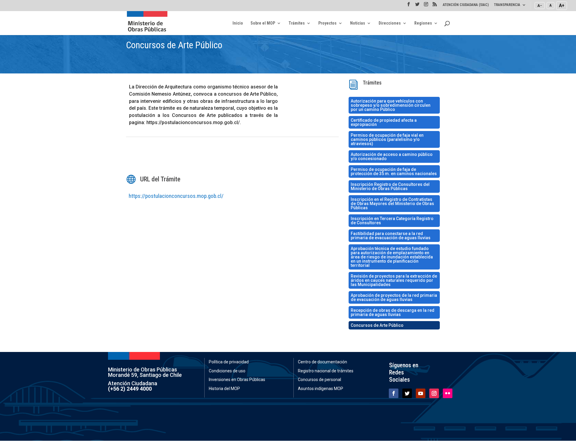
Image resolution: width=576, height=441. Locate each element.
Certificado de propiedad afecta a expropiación (384, 122)
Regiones (423, 23)
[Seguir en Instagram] (434, 393)
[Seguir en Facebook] (393, 393)
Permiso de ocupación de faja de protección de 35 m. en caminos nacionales (394, 171)
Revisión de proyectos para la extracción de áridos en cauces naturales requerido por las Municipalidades (394, 280)
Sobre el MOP (262, 23)
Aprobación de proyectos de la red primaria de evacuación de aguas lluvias (394, 297)
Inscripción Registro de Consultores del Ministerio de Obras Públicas (390, 186)
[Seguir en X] (407, 393)
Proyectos (327, 23)
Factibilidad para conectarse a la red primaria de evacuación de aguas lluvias (390, 235)
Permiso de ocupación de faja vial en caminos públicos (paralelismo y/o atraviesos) (387, 139)
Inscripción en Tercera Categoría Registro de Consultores (392, 220)
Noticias (357, 23)
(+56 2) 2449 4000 (130, 389)
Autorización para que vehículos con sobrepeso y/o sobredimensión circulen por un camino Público (390, 105)
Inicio (237, 23)
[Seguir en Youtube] (420, 393)
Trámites (297, 23)
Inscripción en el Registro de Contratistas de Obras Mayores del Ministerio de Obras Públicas (392, 203)
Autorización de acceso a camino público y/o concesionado (392, 156)
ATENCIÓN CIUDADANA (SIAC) (466, 5)
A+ (561, 5)
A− (539, 5)
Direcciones (390, 23)
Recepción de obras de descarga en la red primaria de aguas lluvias (392, 312)
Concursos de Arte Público (377, 325)
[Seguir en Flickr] (447, 393)
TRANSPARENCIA (507, 5)
